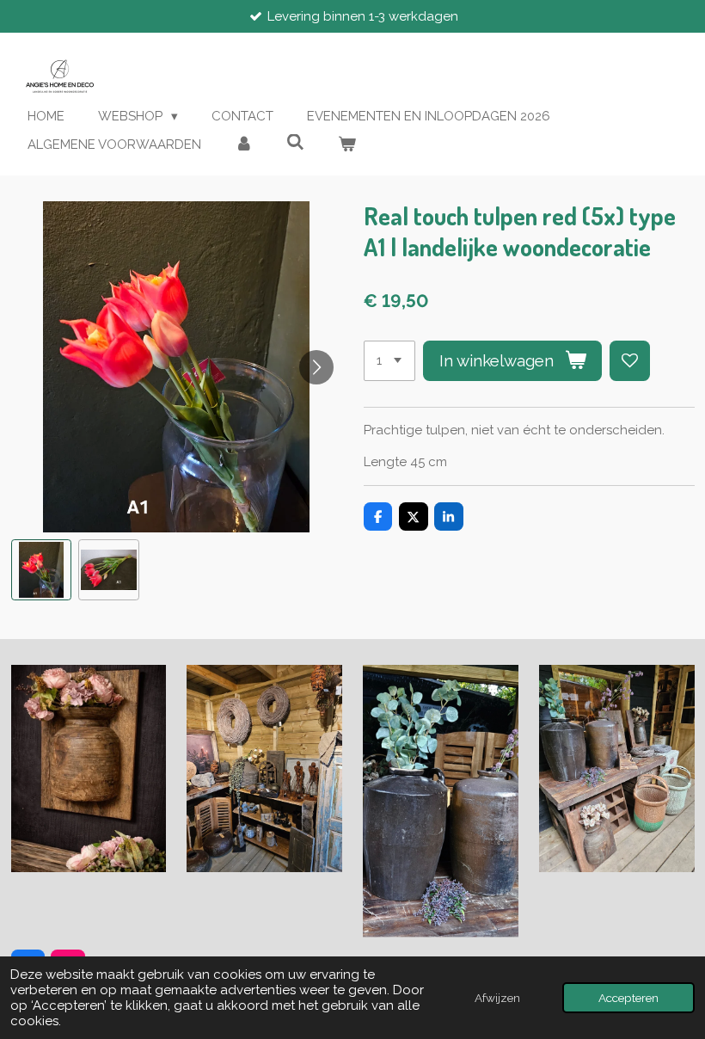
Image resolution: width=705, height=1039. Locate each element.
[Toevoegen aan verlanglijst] (630, 361)
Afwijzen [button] (497, 998)
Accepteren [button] (628, 998)
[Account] (243, 145)
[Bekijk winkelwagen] (347, 145)
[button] (41, 569)
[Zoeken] (295, 143)
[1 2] (389, 361)
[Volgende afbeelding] (316, 367)
